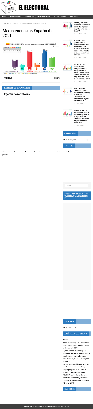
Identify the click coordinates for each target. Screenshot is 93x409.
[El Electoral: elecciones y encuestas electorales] (25, 13)
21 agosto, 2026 (80, 103)
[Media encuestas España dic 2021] (31, 73)
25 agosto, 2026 (81, 33)
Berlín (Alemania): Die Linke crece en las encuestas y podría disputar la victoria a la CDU (82, 27)
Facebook (69, 389)
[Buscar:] (76, 186)
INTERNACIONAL (60, 17)
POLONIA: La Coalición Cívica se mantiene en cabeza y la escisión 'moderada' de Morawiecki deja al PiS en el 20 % (76, 379)
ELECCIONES (29, 17)
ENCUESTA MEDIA (43, 17)
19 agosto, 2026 (80, 125)
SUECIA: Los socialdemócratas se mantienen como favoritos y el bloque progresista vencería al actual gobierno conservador (76, 368)
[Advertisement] (76, 168)
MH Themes (65, 406)
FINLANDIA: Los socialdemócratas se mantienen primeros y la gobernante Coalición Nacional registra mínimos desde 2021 (81, 116)
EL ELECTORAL (15, 17)
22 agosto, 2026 (81, 81)
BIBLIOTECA (74, 17)
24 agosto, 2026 (81, 57)
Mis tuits (66, 151)
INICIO (4, 17)
